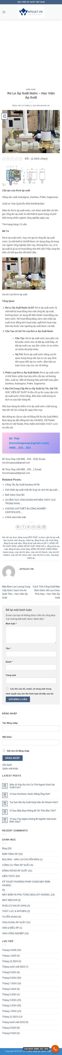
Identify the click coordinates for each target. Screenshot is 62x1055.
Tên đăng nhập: (10, 723)
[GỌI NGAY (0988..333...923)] (55, 1049)
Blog (4, 848)
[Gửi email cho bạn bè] (33, 527)
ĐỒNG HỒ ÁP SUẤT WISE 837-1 (32, 546)
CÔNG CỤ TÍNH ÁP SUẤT (16, 865)
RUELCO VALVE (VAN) (14, 905)
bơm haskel (8, 540)
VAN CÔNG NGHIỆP (13, 933)
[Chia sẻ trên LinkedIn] (44, 527)
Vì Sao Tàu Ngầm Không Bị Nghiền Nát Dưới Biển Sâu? (33, 820)
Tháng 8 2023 (9, 1033)
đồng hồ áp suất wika (13, 543)
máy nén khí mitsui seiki (21, 555)
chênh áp (29, 540)
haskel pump (8, 552)
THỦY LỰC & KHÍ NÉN (14, 911)
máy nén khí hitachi (39, 552)
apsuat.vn (45, 105)
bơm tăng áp (19, 540)
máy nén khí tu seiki (41, 555)
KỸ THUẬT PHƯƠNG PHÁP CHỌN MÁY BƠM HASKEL (26, 884)
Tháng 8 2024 (9, 978)
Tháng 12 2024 (10, 961)
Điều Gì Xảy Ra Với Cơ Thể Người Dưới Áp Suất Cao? (32, 786)
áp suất (56, 537)
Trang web (11, 675)
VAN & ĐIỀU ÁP (10, 928)
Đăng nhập (12, 758)
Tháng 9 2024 (9, 972)
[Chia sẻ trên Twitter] (28, 527)
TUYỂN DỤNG (10, 917)
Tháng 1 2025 (9, 955)
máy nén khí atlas (22, 552)
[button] (4, 12)
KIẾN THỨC (31, 89)
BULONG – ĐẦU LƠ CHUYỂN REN (20, 859)
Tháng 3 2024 (9, 1000)
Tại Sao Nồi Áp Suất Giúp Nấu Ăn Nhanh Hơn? (34, 802)
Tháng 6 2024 (9, 989)
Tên (8, 648)
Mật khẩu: (7, 737)
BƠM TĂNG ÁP (10, 854)
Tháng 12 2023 (10, 1017)
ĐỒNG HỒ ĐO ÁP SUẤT (15, 870)
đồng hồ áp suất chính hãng (46, 540)
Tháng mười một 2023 (13, 1022)
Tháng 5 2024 (9, 994)
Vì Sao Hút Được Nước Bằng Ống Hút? (30, 794)
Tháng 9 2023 (9, 1028)
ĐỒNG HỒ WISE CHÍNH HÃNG (44, 549)
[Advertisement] (31, 52)
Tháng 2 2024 (9, 1005)
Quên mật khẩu (10, 768)
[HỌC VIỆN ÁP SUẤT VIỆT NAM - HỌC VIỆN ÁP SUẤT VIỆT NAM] (31, 12)
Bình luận (11, 623)
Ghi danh (7, 765)
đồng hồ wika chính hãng (19, 549)
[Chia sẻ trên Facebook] (23, 527)
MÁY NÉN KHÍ (9, 900)
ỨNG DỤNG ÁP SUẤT (14, 922)
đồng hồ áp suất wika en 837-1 (35, 543)
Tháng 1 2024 (9, 1011)
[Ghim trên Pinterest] (38, 527)
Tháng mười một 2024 (13, 967)
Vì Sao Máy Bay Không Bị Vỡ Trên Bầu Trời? (33, 810)
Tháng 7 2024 (9, 983)
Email (9, 662)
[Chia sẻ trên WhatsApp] (18, 527)
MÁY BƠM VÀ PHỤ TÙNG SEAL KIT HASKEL (26, 894)
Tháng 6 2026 (9, 950)
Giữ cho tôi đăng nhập (18, 751)
